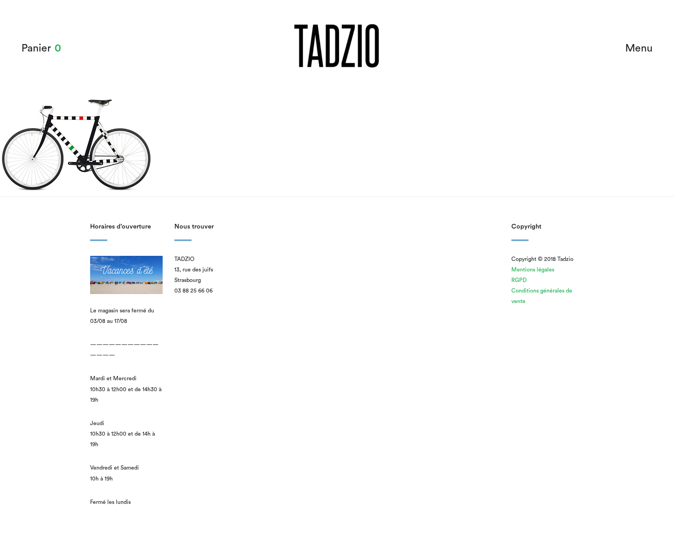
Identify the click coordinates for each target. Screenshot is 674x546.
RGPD (519, 280)
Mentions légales (532, 270)
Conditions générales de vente (541, 296)
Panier (36, 48)
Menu (639, 48)
